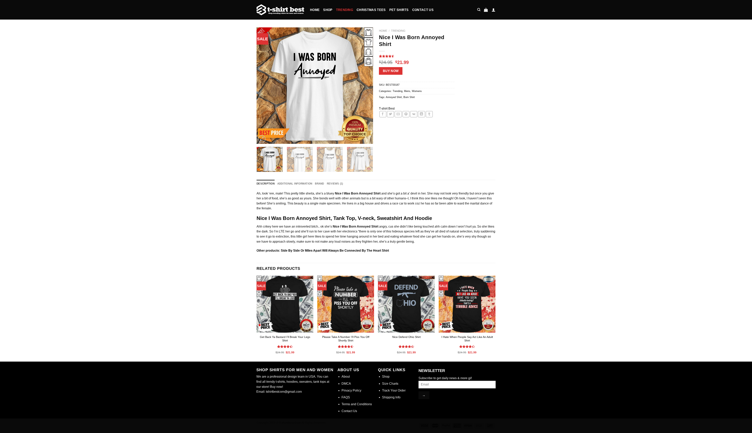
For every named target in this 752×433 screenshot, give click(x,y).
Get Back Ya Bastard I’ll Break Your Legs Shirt (285, 338)
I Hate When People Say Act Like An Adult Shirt (467, 338)
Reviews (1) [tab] (335, 183)
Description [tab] (266, 183)
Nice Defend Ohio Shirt (406, 336)
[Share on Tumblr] (429, 114)
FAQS (346, 397)
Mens (407, 91)
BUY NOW (391, 71)
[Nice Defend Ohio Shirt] (406, 304)
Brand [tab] (319, 183)
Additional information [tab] (294, 183)
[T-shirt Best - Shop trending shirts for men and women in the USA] (280, 9)
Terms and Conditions (357, 404)
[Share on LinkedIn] (421, 114)
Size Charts (390, 383)
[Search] (478, 10)
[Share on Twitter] (390, 114)
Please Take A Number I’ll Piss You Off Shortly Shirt (345, 338)
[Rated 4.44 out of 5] (285, 346)
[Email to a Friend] (398, 114)
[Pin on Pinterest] (405, 114)
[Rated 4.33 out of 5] (467, 346)
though (448, 198)
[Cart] (486, 9)
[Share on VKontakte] (413, 114)
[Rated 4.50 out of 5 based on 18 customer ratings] (417, 56)
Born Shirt (409, 97)
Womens (417, 91)
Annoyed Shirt (394, 97)
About (346, 376)
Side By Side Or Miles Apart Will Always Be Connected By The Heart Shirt (334, 250)
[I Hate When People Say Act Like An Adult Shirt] (467, 304)
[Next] (365, 85)
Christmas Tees (371, 10)
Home (315, 10)
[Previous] (263, 85)
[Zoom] (262, 139)
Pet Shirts (399, 10)
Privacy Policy (351, 390)
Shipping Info (391, 397)
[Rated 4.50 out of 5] (346, 346)
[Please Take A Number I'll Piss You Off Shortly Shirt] (345, 304)
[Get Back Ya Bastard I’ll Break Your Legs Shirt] (285, 304)
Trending (344, 10)
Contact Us (423, 10)
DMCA (346, 383)
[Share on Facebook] (382, 114)
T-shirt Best (387, 108)
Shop (327, 10)
